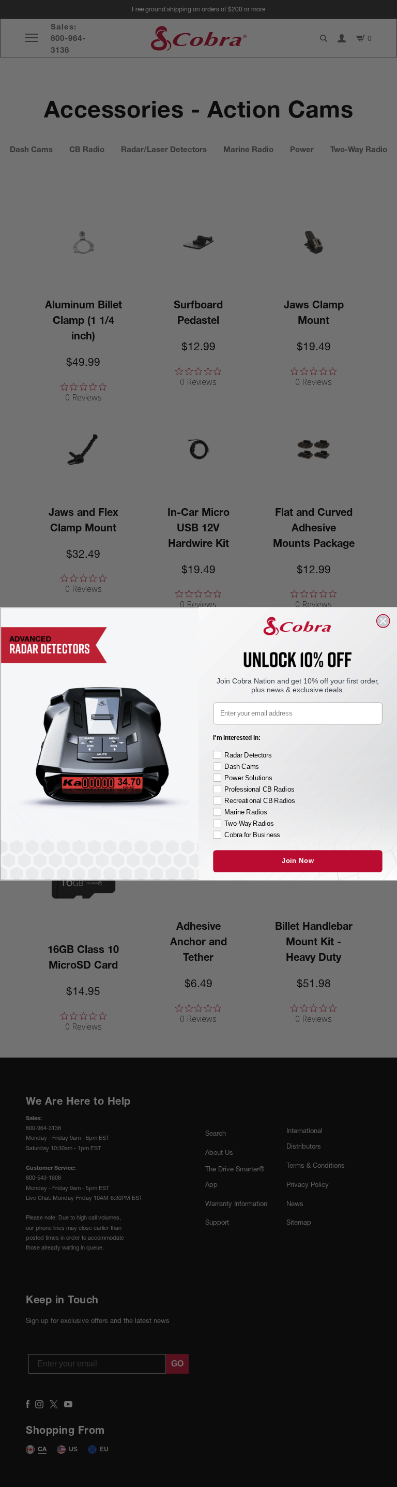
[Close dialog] (383, 620)
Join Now (298, 860)
